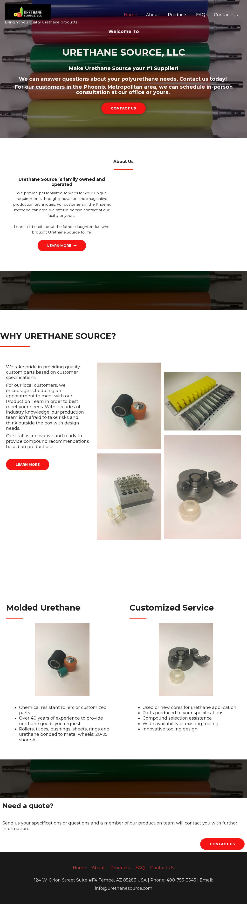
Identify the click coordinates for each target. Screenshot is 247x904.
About (152, 14)
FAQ (200, 14)
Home (130, 14)
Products (177, 14)
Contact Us (226, 14)
